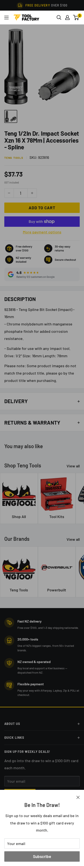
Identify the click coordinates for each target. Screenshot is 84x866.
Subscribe (42, 856)
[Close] (78, 797)
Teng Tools (13, 157)
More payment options (42, 232)
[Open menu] (6, 17)
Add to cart (42, 207)
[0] (76, 17)
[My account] (67, 17)
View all (73, 466)
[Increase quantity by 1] (32, 193)
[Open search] (59, 17)
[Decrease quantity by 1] (9, 193)
